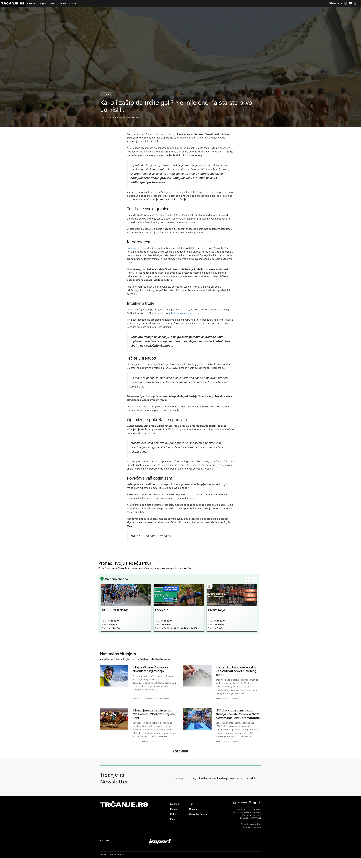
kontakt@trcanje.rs (252, 827)
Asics (155, 698)
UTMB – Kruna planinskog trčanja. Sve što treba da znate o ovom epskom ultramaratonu (238, 714)
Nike (160, 698)
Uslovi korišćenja (198, 814)
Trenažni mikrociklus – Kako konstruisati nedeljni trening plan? (236, 671)
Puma (166, 698)
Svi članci (180, 751)
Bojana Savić (138, 698)
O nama (193, 808)
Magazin (43, 3)
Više (71, 3)
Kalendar (31, 3)
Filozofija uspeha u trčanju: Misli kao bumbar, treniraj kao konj (154, 714)
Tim (191, 803)
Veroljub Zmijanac (140, 741)
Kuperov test (134, 248)
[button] (247, 579)
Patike (63, 3)
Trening (106, 94)
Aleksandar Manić (223, 698)
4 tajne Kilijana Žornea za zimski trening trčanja (150, 669)
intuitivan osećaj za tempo (184, 313)
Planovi (53, 3)
